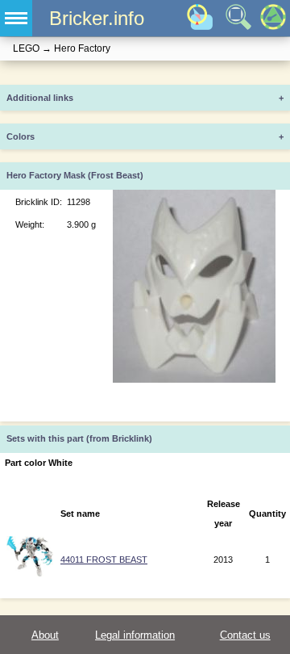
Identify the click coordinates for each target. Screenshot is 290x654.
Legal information (135, 635)
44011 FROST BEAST (103, 559)
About (45, 635)
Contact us (245, 635)
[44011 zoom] (29, 573)
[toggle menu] (16, 18)
